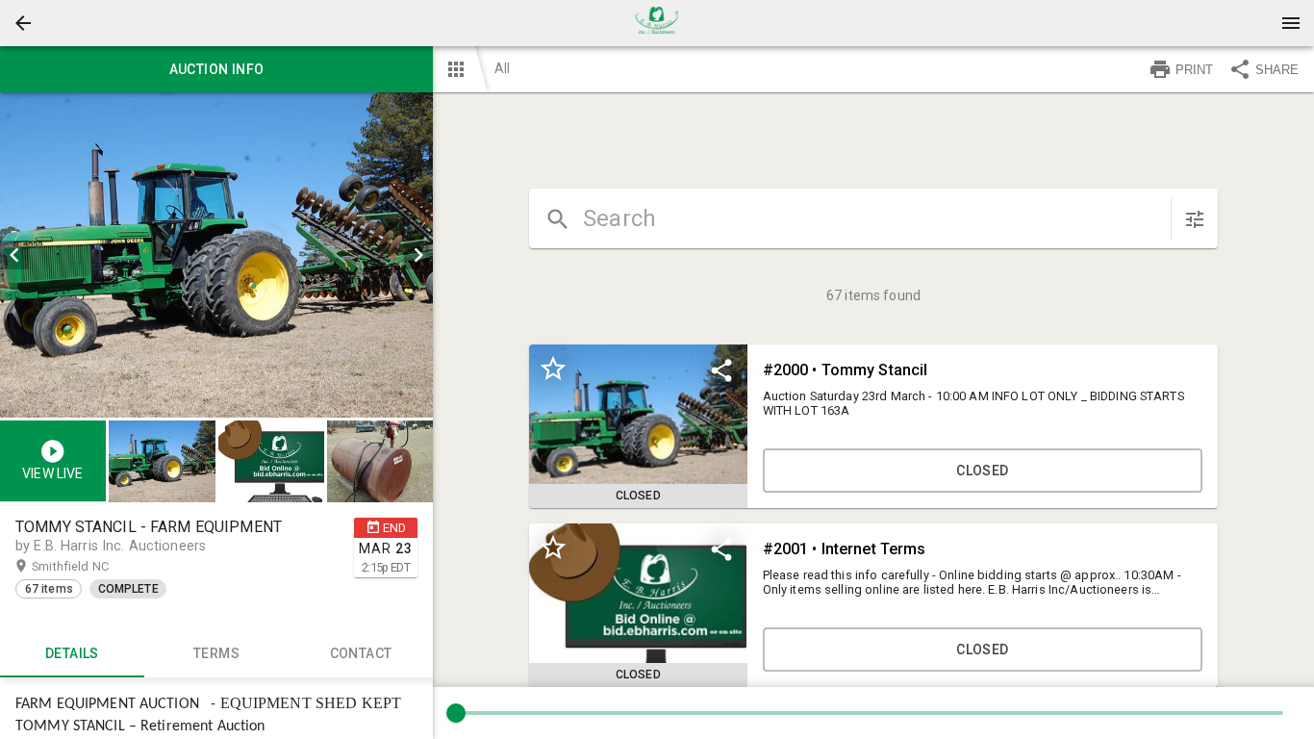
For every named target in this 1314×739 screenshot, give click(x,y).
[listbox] (216, 255)
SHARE (1277, 70)
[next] (418, 255)
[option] (216, 255)
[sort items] (1194, 219)
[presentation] (657, 23)
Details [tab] (72, 653)
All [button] (502, 68)
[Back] (23, 23)
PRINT (1194, 70)
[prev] (14, 255)
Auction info (217, 69)
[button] (23, 23)
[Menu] (1291, 23)
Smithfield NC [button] (89, 566)
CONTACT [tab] (361, 653)
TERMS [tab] (216, 653)
